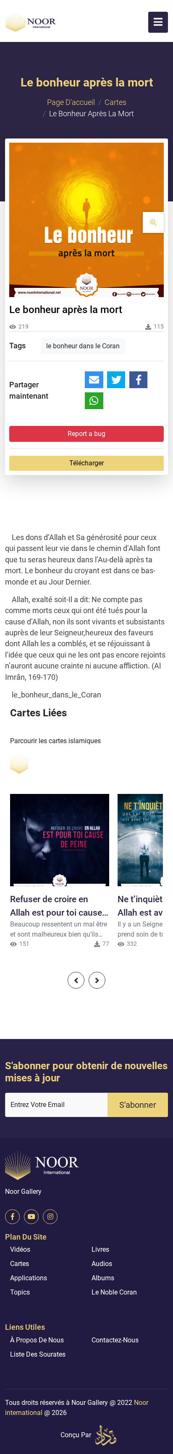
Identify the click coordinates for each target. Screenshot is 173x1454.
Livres (100, 1249)
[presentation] (76, 980)
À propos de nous (37, 1340)
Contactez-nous (115, 1340)
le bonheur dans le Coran (83, 346)
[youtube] (31, 1216)
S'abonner (137, 1105)
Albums (103, 1278)
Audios (102, 1264)
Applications (28, 1278)
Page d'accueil (71, 102)
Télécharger (86, 463)
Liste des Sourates (38, 1354)
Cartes (115, 102)
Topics (20, 1292)
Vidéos (20, 1249)
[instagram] (50, 1216)
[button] (158, 22)
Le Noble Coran (114, 1292)
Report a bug (86, 434)
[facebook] (12, 1216)
